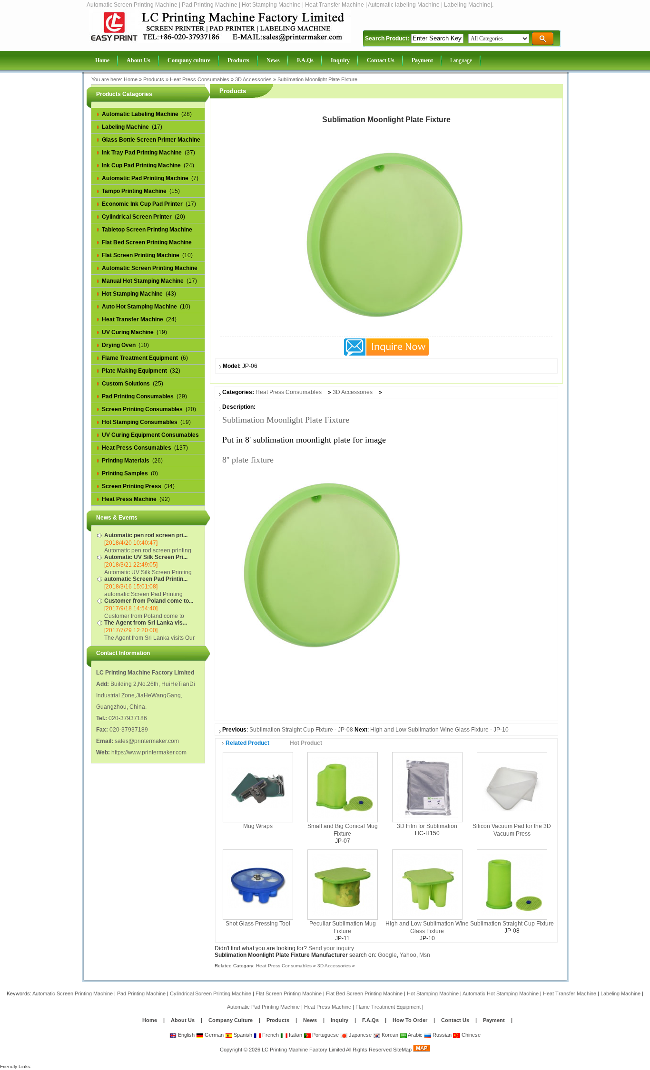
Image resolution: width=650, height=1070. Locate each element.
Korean (389, 1035)
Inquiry (339, 1020)
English (186, 1035)
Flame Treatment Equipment (388, 1007)
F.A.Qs (370, 1020)
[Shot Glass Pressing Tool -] (258, 884)
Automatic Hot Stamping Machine (501, 993)
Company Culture (230, 1020)
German (213, 1035)
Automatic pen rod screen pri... (145, 535)
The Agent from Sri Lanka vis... (145, 622)
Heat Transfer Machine (569, 993)
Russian (441, 1035)
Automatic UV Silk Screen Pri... (145, 557)
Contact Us (455, 1020)
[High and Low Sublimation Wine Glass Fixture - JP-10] (427, 884)
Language (461, 60)
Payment (494, 1020)
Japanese (359, 1035)
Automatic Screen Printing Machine (72, 993)
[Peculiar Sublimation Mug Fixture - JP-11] (343, 884)
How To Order (410, 1020)
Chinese (470, 1035)
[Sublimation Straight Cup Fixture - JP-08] (512, 884)
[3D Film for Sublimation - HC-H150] (427, 786)
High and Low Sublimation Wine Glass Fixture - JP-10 (439, 729)
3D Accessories (253, 79)
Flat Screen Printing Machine (289, 993)
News (310, 1020)
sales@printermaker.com (147, 741)
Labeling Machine (620, 993)
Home (131, 79)
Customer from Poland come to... (148, 601)
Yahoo (408, 955)
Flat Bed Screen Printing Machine (364, 993)
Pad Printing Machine (141, 993)
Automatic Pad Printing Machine (263, 1007)
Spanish (242, 1035)
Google (387, 955)
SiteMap (402, 1049)
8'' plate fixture (248, 459)
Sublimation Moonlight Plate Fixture (317, 79)
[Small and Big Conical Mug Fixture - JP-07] (343, 786)
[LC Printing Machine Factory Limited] (220, 41)
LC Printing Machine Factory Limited (303, 1049)
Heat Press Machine (327, 1007)
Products (153, 79)
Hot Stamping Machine (433, 993)
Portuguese (325, 1035)
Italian (294, 1035)
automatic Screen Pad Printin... (145, 579)
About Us (183, 1020)
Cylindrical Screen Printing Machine (210, 993)
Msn (424, 955)
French (270, 1035)
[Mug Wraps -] (258, 786)
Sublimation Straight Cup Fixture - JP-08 (301, 729)
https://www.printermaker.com (149, 752)
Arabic (415, 1035)
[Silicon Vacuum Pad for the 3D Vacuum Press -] (512, 786)
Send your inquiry (331, 948)
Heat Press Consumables (199, 79)
